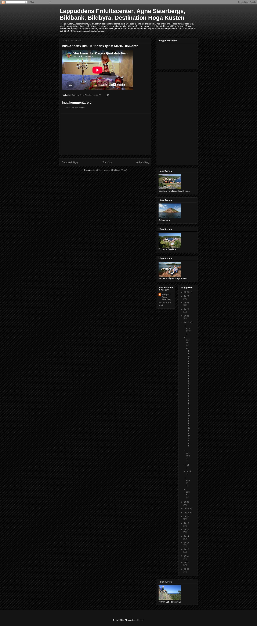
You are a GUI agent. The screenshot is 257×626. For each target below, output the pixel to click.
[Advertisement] (105, 134)
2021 (186, 322)
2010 (186, 562)
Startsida (107, 162)
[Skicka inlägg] (108, 95)
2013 (186, 543)
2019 (186, 508)
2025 (186, 296)
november (188, 329)
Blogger (140, 620)
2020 (186, 502)
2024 (186, 302)
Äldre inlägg (142, 162)
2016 (186, 523)
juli (188, 465)
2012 (186, 549)
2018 (186, 512)
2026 (186, 292)
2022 (186, 316)
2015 (186, 529)
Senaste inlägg (70, 162)
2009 (186, 569)
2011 (186, 556)
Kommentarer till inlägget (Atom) (113, 170)
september (188, 455)
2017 (186, 516)
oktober (188, 341)
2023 (186, 309)
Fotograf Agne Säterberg (166, 296)
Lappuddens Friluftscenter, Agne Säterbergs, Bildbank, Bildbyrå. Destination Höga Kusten (122, 14)
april (189, 471)
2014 (186, 536)
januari (188, 493)
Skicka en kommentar (75, 108)
